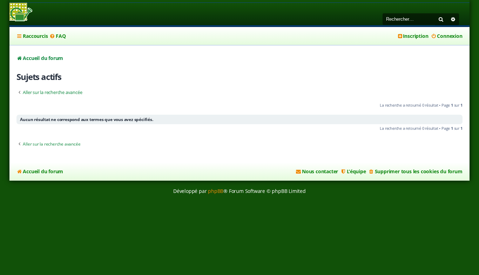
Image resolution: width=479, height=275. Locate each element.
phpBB (215, 191)
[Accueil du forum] (20, 13)
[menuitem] (57, 36)
